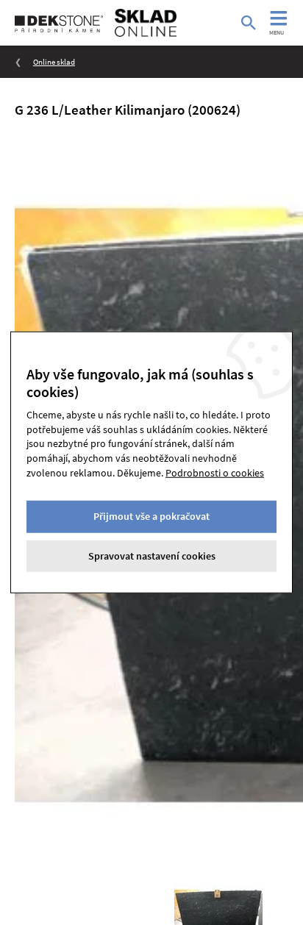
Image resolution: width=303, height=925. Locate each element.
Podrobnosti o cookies (214, 472)
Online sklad (54, 62)
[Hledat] (248, 23)
